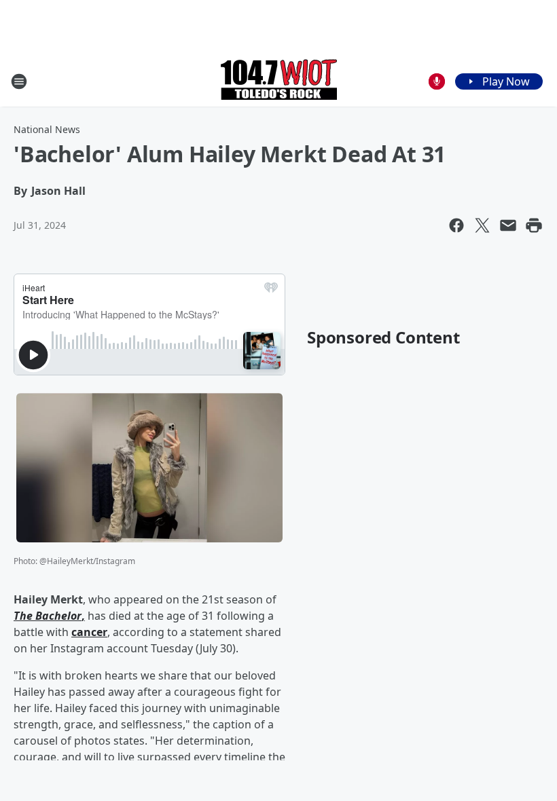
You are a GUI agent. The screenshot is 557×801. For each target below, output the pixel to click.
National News (47, 129)
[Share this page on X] (482, 225)
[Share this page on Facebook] (456, 225)
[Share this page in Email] (508, 225)
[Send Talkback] (437, 81)
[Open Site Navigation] (19, 81)
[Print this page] (533, 225)
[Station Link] (279, 81)
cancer (89, 632)
